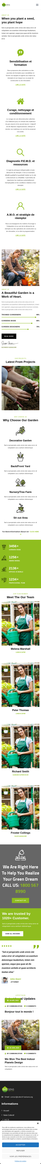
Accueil (6, 1111)
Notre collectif (8, 1115)
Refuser (20, 1151)
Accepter (20, 1145)
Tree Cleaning (12, 406)
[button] (38, 1123)
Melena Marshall (20, 648)
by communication (14, 1006)
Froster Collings (20, 832)
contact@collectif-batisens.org (21, 1097)
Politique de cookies (20, 1161)
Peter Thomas (20, 710)
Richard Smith (20, 771)
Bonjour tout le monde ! (19, 1011)
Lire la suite (20, 84)
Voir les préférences (20, 1156)
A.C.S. (7, 1120)
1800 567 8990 (27, 888)
